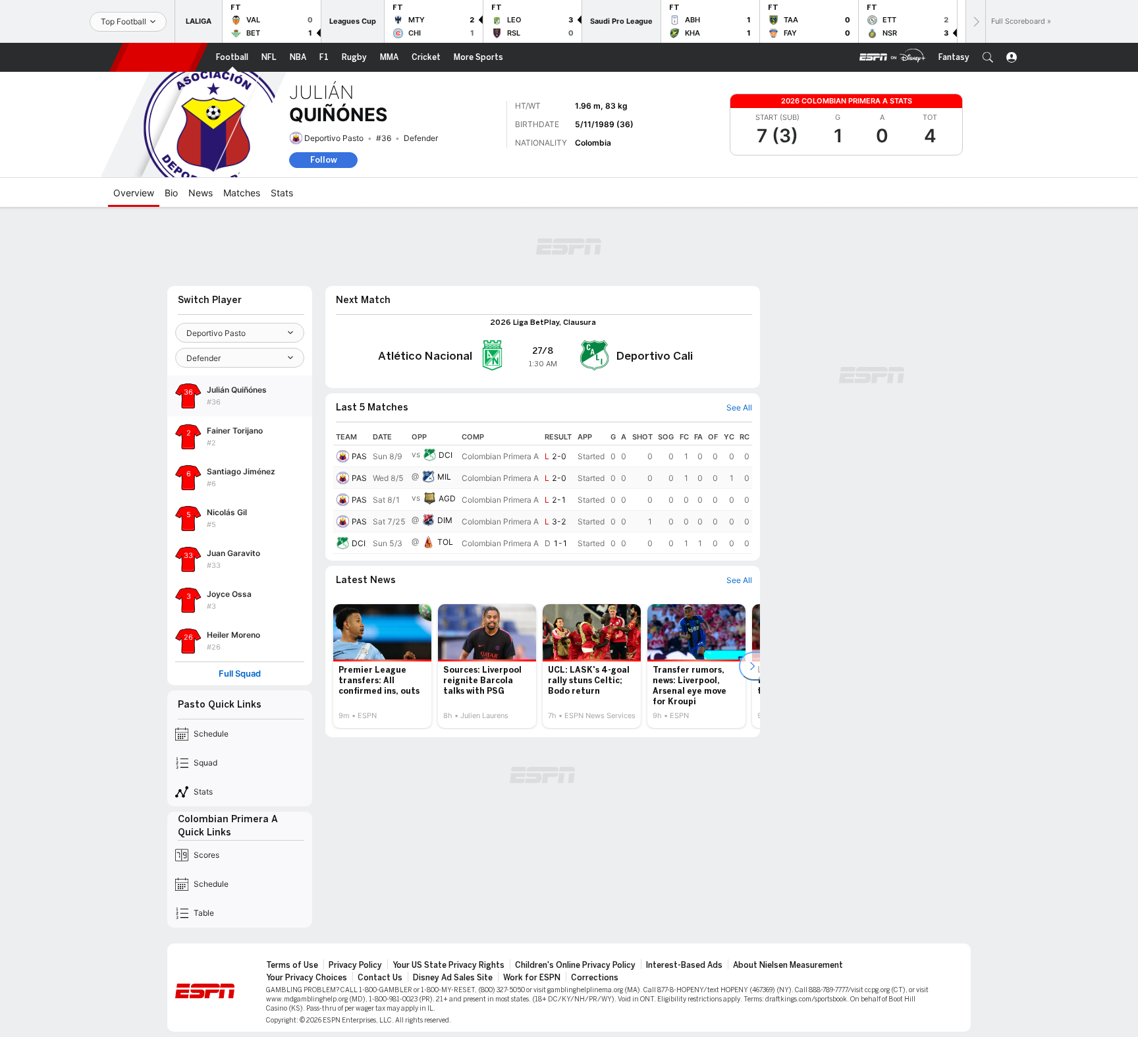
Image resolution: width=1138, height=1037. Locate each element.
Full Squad (240, 674)
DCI (445, 455)
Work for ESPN (531, 977)
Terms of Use (292, 965)
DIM (444, 520)
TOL (445, 542)
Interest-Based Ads (684, 965)
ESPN (159, 57)
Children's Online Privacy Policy (575, 965)
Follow (323, 160)
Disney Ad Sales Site (453, 977)
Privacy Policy (355, 965)
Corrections (594, 977)
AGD (447, 498)
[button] (988, 57)
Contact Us (380, 977)
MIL (444, 477)
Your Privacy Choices (306, 977)
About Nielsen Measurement (788, 965)
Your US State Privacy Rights (448, 965)
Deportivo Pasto (334, 138)
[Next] (975, 21)
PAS (359, 456)
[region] (542, 491)
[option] (382, 666)
